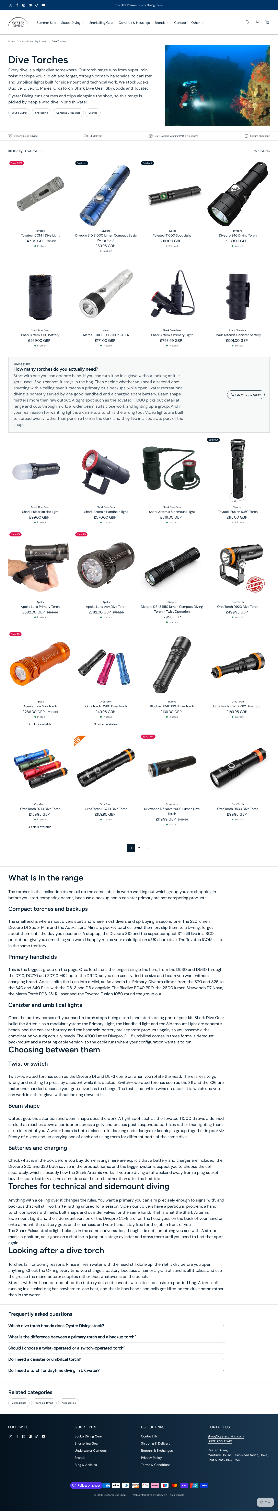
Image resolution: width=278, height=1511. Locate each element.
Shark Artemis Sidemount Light (172, 512)
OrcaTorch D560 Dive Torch (106, 706)
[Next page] (147, 848)
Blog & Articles (86, 1465)
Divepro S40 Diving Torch (238, 235)
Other (196, 23)
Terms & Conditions (155, 1465)
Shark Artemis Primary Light (172, 335)
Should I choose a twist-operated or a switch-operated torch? (66, 1348)
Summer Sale (46, 23)
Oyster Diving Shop (115, 1495)
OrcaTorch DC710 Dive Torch (106, 809)
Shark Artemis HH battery (40, 335)
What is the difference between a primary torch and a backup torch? (72, 1336)
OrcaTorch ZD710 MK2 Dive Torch (237, 706)
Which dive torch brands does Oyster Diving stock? (56, 1325)
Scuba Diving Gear (88, 1436)
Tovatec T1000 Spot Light (172, 235)
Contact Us (149, 1436)
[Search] (247, 22)
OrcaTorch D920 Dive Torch (237, 607)
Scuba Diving (71, 23)
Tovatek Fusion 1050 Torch (238, 512)
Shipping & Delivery (155, 1443)
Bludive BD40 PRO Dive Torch (172, 706)
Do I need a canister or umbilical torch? (44, 1359)
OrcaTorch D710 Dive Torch (40, 809)
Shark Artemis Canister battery (238, 335)
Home (11, 41)
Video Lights (19, 1403)
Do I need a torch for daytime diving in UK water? (54, 1370)
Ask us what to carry (246, 394)
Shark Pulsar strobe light (40, 512)
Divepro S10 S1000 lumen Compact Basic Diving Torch (106, 237)
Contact (180, 23)
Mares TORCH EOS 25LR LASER (106, 335)
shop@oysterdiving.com (226, 1436)
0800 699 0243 (220, 1441)
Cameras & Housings (134, 23)
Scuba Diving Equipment (33, 41)
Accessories (69, 1403)
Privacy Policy (151, 1458)
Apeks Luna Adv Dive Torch (106, 607)
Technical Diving (44, 1403)
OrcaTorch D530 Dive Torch (237, 809)
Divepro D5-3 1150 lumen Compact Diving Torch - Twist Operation (172, 609)
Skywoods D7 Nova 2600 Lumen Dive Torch (172, 811)
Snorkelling (41, 112)
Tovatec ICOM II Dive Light (40, 235)
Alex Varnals (177, 1495)
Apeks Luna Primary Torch (40, 607)
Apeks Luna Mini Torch (40, 706)
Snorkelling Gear (101, 23)
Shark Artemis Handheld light (106, 512)
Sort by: (18, 151)
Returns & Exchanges (157, 1450)
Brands (160, 23)
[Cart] (267, 22)
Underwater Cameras (91, 1450)
